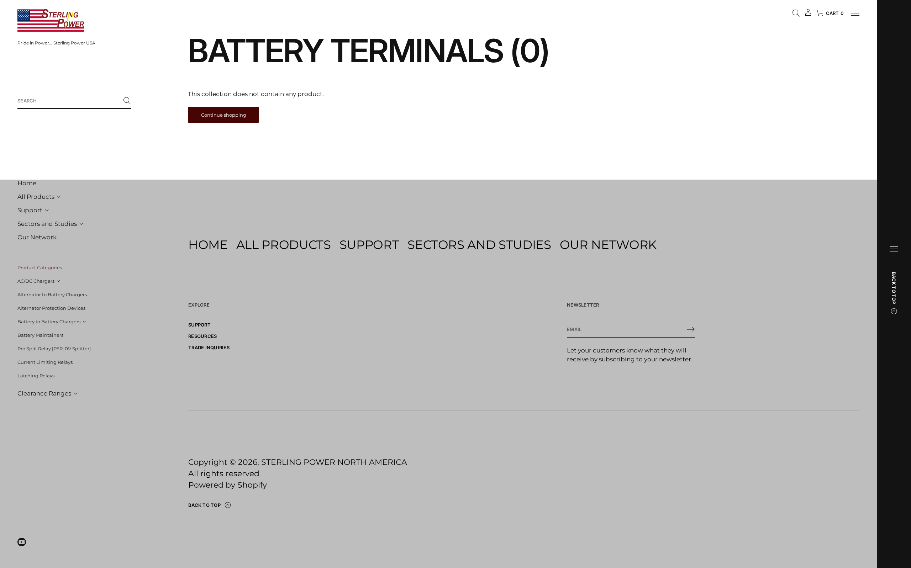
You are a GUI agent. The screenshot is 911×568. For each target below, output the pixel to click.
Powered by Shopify (227, 485)
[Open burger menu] (894, 249)
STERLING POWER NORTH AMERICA (334, 462)
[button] (74, 101)
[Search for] (127, 100)
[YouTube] (22, 542)
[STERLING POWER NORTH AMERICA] (50, 20)
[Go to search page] (796, 13)
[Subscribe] (690, 329)
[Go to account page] (808, 15)
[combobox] (68, 100)
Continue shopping (223, 115)
